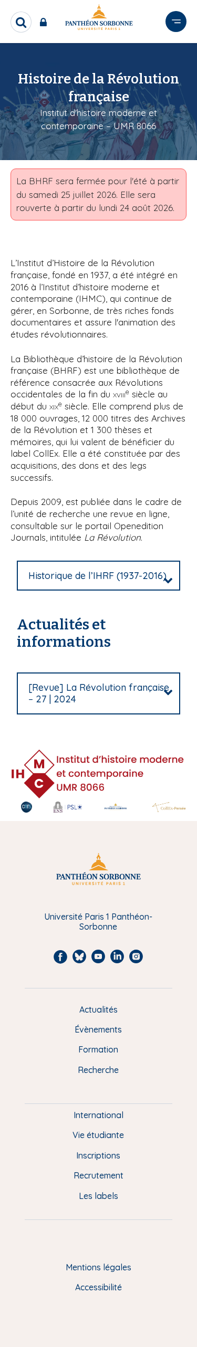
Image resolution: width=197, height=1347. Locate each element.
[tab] (98, 576)
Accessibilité (98, 1287)
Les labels (98, 1196)
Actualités (98, 1009)
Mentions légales (98, 1267)
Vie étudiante (98, 1135)
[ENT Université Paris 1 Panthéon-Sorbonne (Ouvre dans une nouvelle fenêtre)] (45, 22)
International (98, 1115)
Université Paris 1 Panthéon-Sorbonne (98, 921)
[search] (21, 22)
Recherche (98, 1070)
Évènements (98, 1029)
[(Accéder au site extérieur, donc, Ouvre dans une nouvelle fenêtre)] (97, 772)
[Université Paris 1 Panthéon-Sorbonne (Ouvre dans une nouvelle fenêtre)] (99, 19)
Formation (98, 1049)
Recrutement (98, 1175)
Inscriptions (98, 1155)
